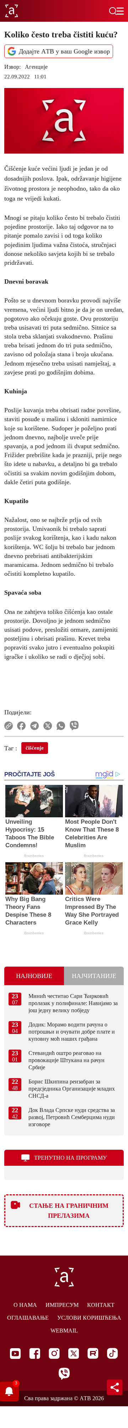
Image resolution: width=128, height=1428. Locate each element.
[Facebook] (34, 1353)
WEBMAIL (64, 1331)
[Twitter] (73, 1353)
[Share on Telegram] (34, 725)
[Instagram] (54, 1353)
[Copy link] (8, 725)
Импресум (62, 1305)
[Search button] (113, 11)
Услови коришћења (89, 1318)
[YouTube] (15, 1353)
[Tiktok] (112, 1353)
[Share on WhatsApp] (61, 725)
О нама (25, 1305)
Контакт (100, 1305)
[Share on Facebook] (21, 725)
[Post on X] (47, 725)
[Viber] (64, 1373)
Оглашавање (28, 1318)
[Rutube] (92, 1353)
